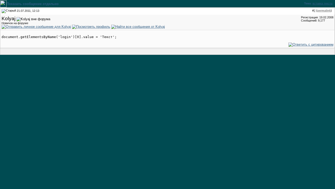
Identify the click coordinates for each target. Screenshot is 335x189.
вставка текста (322, 3)
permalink (324, 10)
